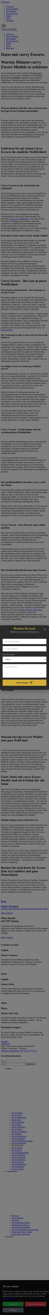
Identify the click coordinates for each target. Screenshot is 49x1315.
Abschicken (22, 682)
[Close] (45, 629)
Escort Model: (9, 654)
